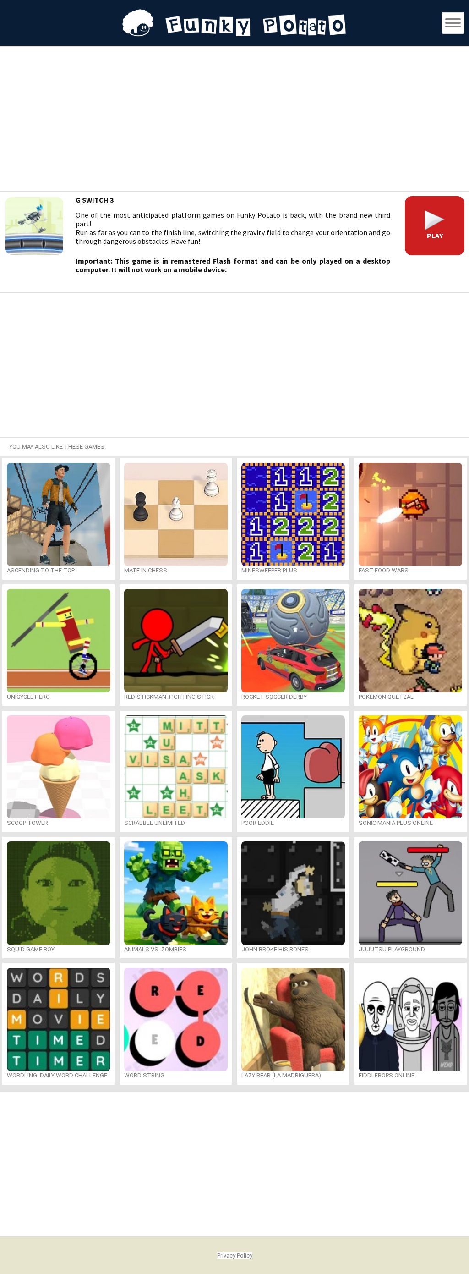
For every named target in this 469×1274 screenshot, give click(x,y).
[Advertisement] (234, 120)
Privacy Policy (234, 1255)
